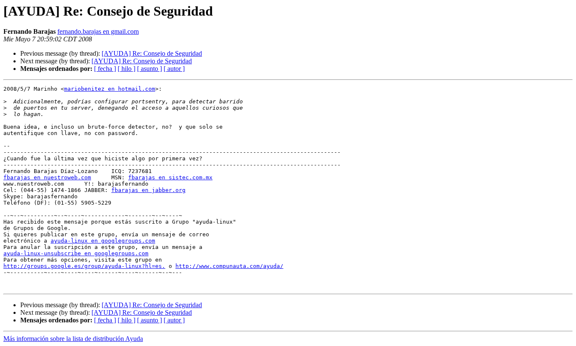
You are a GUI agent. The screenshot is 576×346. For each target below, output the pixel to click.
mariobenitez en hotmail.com (109, 89)
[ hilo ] (126, 68)
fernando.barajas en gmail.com (98, 31)
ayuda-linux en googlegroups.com (103, 241)
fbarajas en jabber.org (148, 190)
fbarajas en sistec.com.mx (170, 177)
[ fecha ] (105, 68)
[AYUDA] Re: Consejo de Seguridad (152, 53)
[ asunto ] (149, 68)
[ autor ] (174, 68)
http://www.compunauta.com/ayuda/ (229, 266)
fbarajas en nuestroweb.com (47, 177)
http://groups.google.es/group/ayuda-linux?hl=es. (84, 266)
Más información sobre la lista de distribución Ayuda (73, 338)
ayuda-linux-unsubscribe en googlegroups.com (75, 253)
